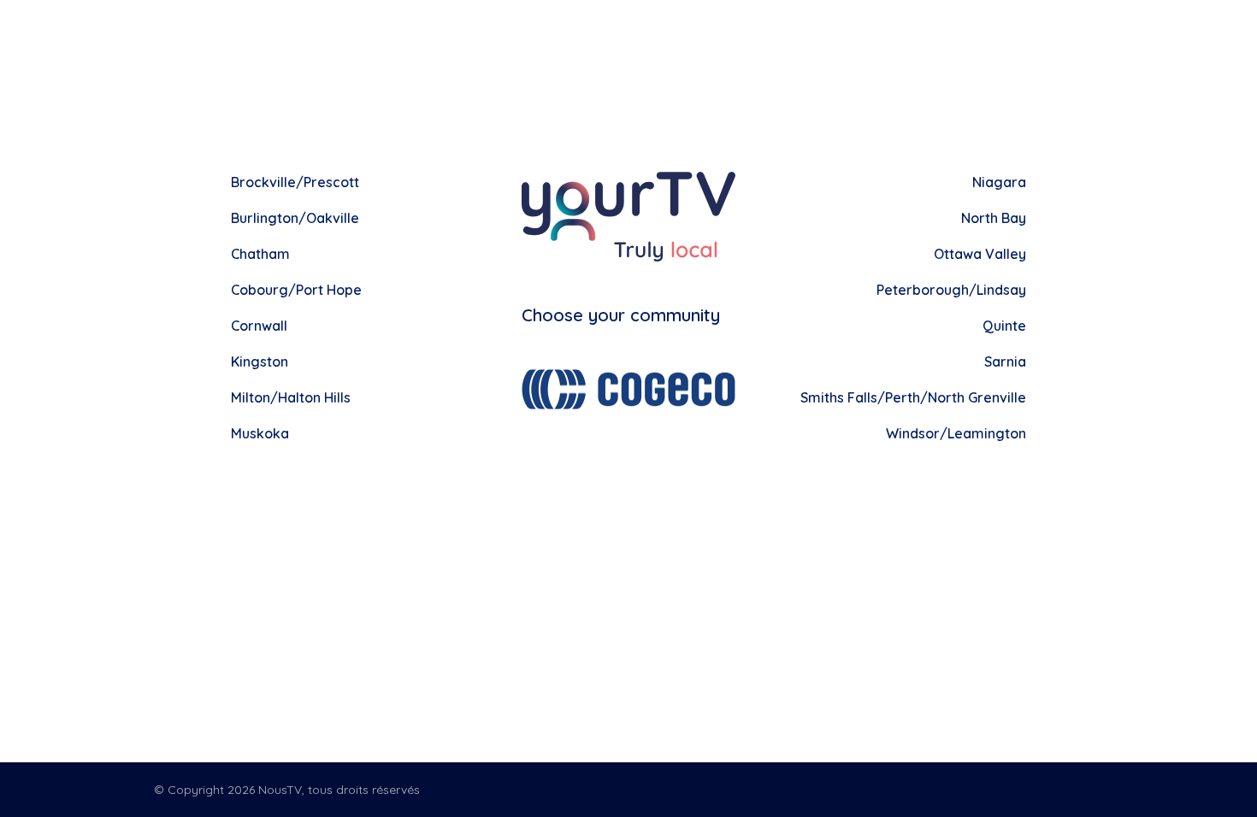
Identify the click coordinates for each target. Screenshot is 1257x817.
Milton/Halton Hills (291, 397)
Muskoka (260, 433)
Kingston (259, 361)
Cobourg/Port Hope (296, 289)
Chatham (260, 253)
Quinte (1004, 325)
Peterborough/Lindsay (951, 289)
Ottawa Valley (980, 253)
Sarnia (1005, 361)
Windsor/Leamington (956, 433)
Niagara (999, 182)
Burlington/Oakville (295, 217)
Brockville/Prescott (295, 182)
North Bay (993, 217)
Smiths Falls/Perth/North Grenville (913, 397)
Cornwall (259, 325)
